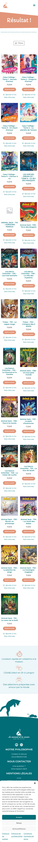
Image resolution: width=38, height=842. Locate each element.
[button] (35, 783)
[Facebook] (16, 744)
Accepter (19, 817)
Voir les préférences (19, 829)
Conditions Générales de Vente (29, 836)
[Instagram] (21, 744)
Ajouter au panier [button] (9, 89)
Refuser (19, 823)
